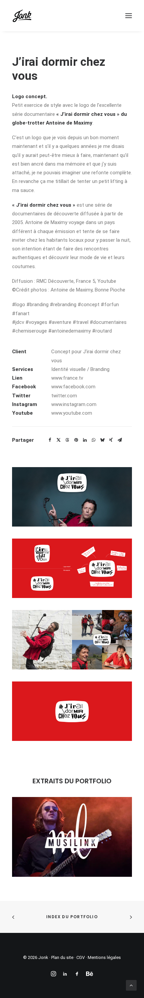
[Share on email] (120, 440)
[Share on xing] (111, 440)
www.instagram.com (73, 404)
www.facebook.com (73, 387)
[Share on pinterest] (76, 440)
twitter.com (64, 396)
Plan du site (62, 957)
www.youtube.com (71, 413)
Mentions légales (104, 957)
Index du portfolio (72, 917)
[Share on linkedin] (85, 440)
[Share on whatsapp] (93, 440)
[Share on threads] (67, 440)
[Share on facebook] (50, 440)
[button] (128, 15)
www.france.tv (67, 378)
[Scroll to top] (131, 985)
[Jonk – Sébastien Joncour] (22, 15)
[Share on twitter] (59, 440)
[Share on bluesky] (102, 440)
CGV (80, 957)
